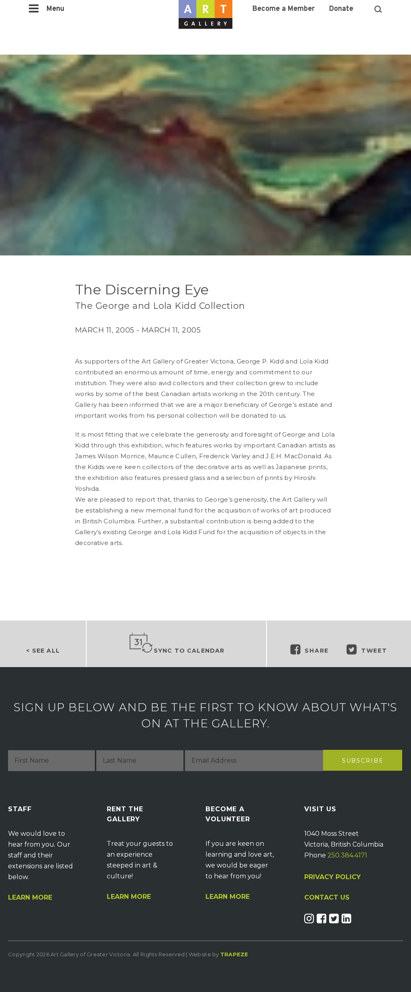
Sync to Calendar (189, 650)
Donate (341, 9)
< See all (42, 650)
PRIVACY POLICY (332, 877)
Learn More (30, 897)
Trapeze (234, 954)
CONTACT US (327, 897)
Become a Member (283, 9)
